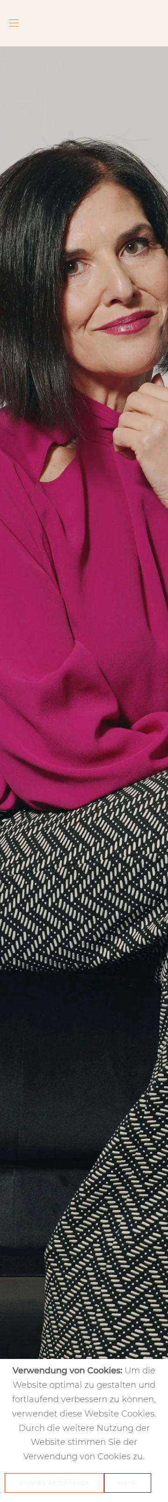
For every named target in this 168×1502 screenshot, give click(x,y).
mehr (128, 1483)
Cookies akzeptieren (54, 1483)
